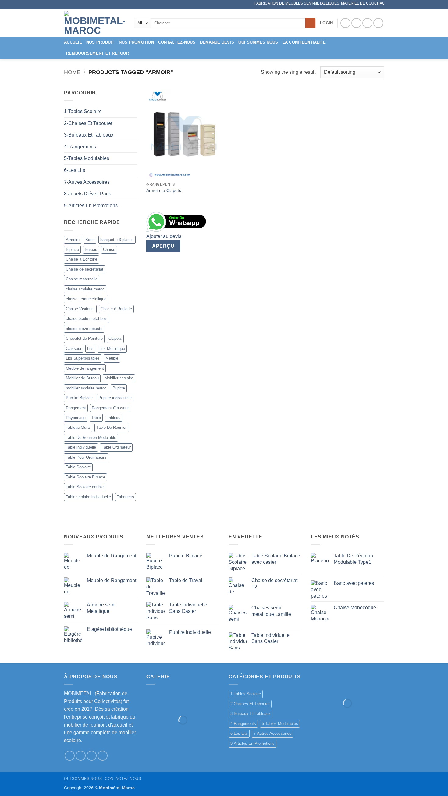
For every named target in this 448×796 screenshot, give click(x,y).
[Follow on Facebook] (345, 23)
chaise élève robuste (84, 328)
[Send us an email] (367, 23)
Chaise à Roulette (116, 309)
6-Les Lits (74, 170)
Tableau (113, 417)
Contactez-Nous (177, 42)
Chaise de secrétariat (84, 269)
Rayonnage (76, 417)
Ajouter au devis (163, 236)
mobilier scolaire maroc (86, 388)
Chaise (109, 249)
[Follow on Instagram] (356, 23)
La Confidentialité (304, 42)
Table (96, 417)
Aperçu (163, 246)
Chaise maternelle (82, 279)
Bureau (91, 249)
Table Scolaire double (85, 487)
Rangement (76, 408)
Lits (90, 348)
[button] (326, 23)
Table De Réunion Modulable (91, 437)
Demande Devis (217, 42)
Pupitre (118, 388)
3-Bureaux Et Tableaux (88, 134)
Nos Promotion (136, 42)
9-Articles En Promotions (91, 205)
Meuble (111, 358)
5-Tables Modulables (86, 158)
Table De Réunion (111, 427)
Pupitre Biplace (79, 398)
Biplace (72, 249)
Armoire (73, 239)
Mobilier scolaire (119, 378)
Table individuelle (81, 447)
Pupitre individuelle (115, 398)
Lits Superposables (83, 358)
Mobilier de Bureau (82, 378)
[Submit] (310, 23)
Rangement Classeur (110, 408)
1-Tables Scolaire (83, 111)
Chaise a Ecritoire (81, 259)
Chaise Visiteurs (80, 309)
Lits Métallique (112, 348)
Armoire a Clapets (163, 190)
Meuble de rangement (85, 368)
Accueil (73, 42)
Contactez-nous (123, 778)
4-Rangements (80, 146)
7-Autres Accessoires (87, 182)
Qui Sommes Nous (258, 42)
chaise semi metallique (86, 299)
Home (72, 72)
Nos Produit (100, 42)
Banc (89, 239)
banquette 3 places (117, 239)
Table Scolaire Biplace (85, 477)
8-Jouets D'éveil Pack (87, 193)
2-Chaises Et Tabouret (88, 123)
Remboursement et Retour (97, 53)
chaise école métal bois (87, 318)
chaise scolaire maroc (85, 289)
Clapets (115, 338)
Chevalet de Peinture (84, 338)
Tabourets (125, 497)
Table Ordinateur (116, 447)
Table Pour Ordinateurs (86, 457)
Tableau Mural (78, 427)
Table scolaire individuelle (88, 497)
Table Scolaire (78, 467)
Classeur (73, 348)
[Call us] (378, 23)
